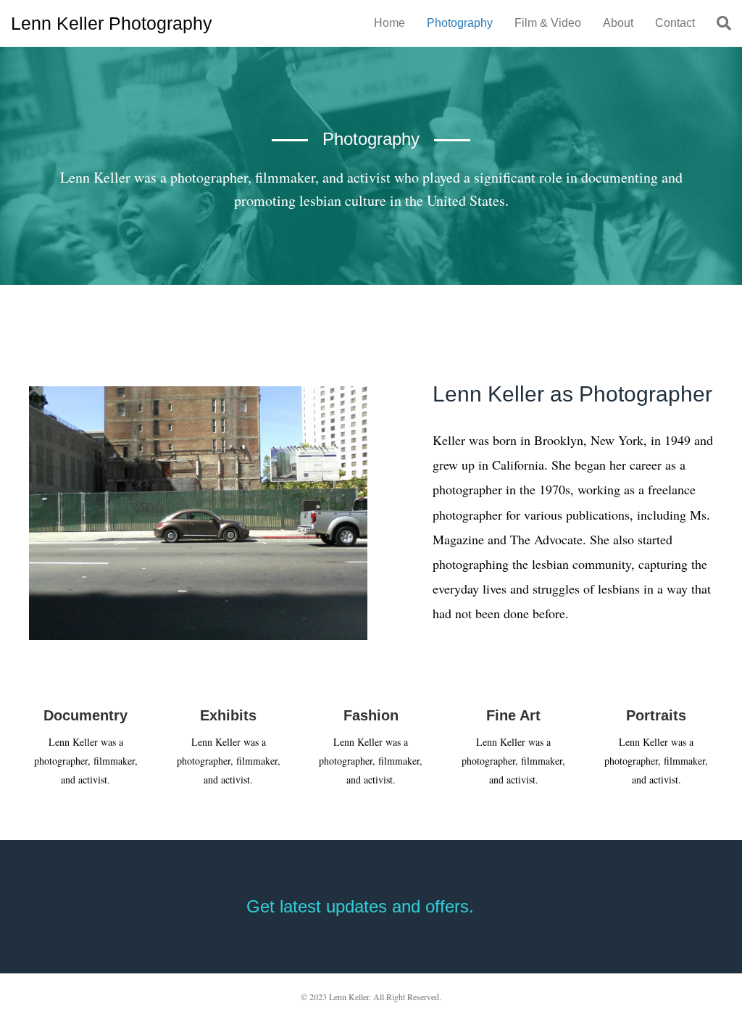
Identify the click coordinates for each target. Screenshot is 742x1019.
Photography (460, 23)
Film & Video (547, 23)
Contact (675, 23)
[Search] (718, 23)
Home (389, 23)
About (618, 23)
